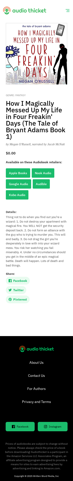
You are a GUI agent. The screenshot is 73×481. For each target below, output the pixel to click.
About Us (36, 362)
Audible (41, 184)
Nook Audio (43, 173)
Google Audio (18, 184)
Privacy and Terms (36, 401)
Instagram (55, 426)
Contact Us (36, 375)
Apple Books (18, 173)
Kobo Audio (17, 195)
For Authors (36, 388)
